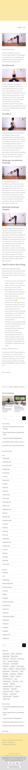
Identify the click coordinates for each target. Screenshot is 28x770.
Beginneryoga (6, 656)
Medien (5, 594)
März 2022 (5, 491)
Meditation (5, 598)
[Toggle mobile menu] (25, 5)
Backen (13, 653)
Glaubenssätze (14, 663)
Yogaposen (6, 623)
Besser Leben (14, 656)
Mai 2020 (5, 527)
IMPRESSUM (11, 742)
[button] (3, 404)
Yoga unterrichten (7, 696)
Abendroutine (6, 653)
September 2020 (7, 520)
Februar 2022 (6, 494)
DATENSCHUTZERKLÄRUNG (9, 744)
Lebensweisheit (20, 666)
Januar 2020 (6, 538)
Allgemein (5, 572)
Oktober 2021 (6, 505)
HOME (3, 740)
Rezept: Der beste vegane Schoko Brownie (13, 445)
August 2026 (6, 458)
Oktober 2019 (6, 546)
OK (10, 763)
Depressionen (21, 658)
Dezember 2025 (7, 462)
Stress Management (7, 678)
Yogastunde (14, 688)
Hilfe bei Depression (8, 583)
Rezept (21, 671)
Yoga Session (6, 688)
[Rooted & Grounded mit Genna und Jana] (20, 396)
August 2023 (6, 473)
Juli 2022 (5, 483)
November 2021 (7, 502)
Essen (4, 661)
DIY (4, 576)
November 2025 (7, 465)
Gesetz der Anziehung (13, 661)
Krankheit (12, 666)
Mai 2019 (5, 553)
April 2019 (5, 557)
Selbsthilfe (20, 673)
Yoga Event (6, 609)
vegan (15, 678)
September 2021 (7, 509)
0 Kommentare (22, 386)
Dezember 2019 (7, 542)
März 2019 (5, 560)
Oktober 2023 (6, 469)
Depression (13, 658)
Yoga (21, 681)
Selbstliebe (5, 676)
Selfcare (12, 676)
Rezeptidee (5, 673)
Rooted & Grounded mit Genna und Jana (19, 407)
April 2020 (5, 531)
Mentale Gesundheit (8, 601)
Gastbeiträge (6, 580)
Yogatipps (16, 386)
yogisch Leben (6, 699)
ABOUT (11, 740)
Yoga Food (5, 612)
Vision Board (15, 681)
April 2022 (5, 487)
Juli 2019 (5, 549)
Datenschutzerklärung (14, 766)
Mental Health (6, 671)
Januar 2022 (6, 498)
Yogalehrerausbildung (8, 686)
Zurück (20, 27)
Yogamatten (6, 620)
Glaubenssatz (6, 663)
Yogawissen (6, 638)
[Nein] (26, 763)
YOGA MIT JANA (18, 740)
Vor (24, 27)
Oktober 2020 (6, 516)
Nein (17, 763)
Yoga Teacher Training (8, 616)
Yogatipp (17, 691)
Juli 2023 (5, 476)
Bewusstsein (6, 658)
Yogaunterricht (6, 634)
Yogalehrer (12, 683)
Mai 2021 (5, 513)
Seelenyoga (13, 673)
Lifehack (5, 668)
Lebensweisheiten (7, 587)
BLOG (7, 740)
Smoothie (18, 676)
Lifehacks (5, 591)
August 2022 (6, 480)
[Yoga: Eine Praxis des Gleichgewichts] (8, 396)
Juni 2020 (5, 524)
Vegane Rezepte (7, 681)
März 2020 (5, 535)
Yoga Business (6, 605)
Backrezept (19, 653)
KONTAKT (4, 742)
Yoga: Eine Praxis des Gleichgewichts (12, 438)
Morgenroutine (14, 671)
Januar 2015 (6, 564)
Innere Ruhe (5, 666)
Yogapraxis (11, 386)
